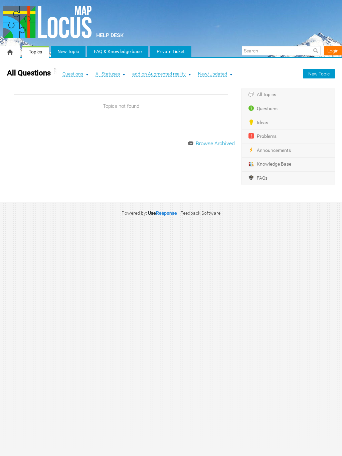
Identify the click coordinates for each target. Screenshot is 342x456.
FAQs (262, 178)
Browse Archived (214, 143)
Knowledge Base (274, 164)
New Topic (68, 51)
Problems (267, 136)
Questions (267, 108)
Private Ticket (171, 51)
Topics (35, 51)
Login (333, 50)
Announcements (274, 150)
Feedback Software (200, 213)
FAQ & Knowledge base (118, 51)
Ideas (262, 123)
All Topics (266, 94)
